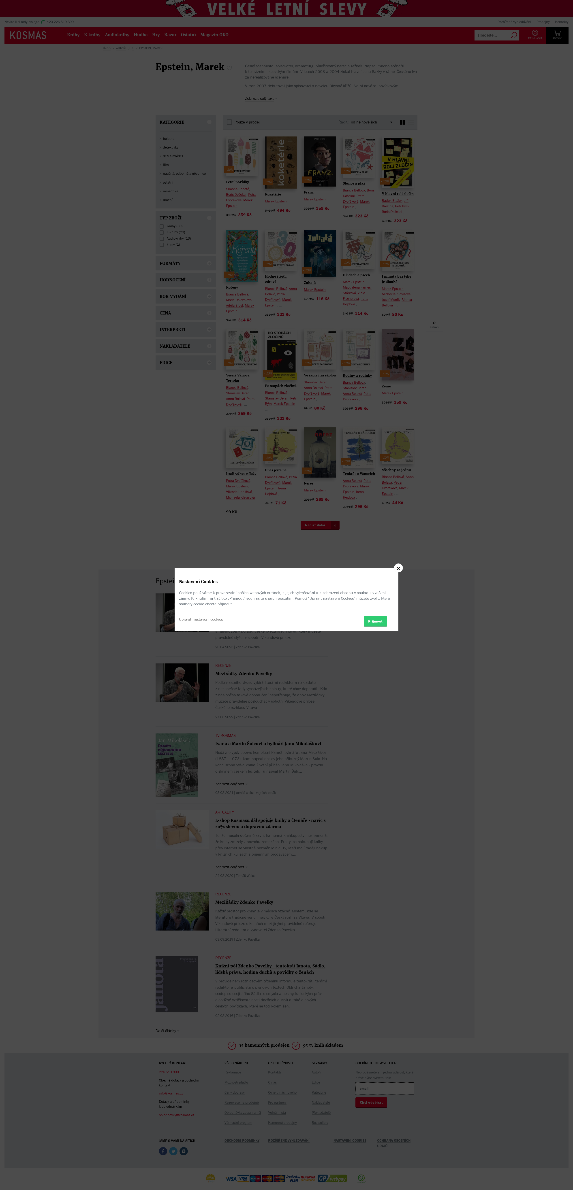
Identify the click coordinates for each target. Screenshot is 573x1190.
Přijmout (375, 621)
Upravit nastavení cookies (201, 619)
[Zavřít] (398, 567)
